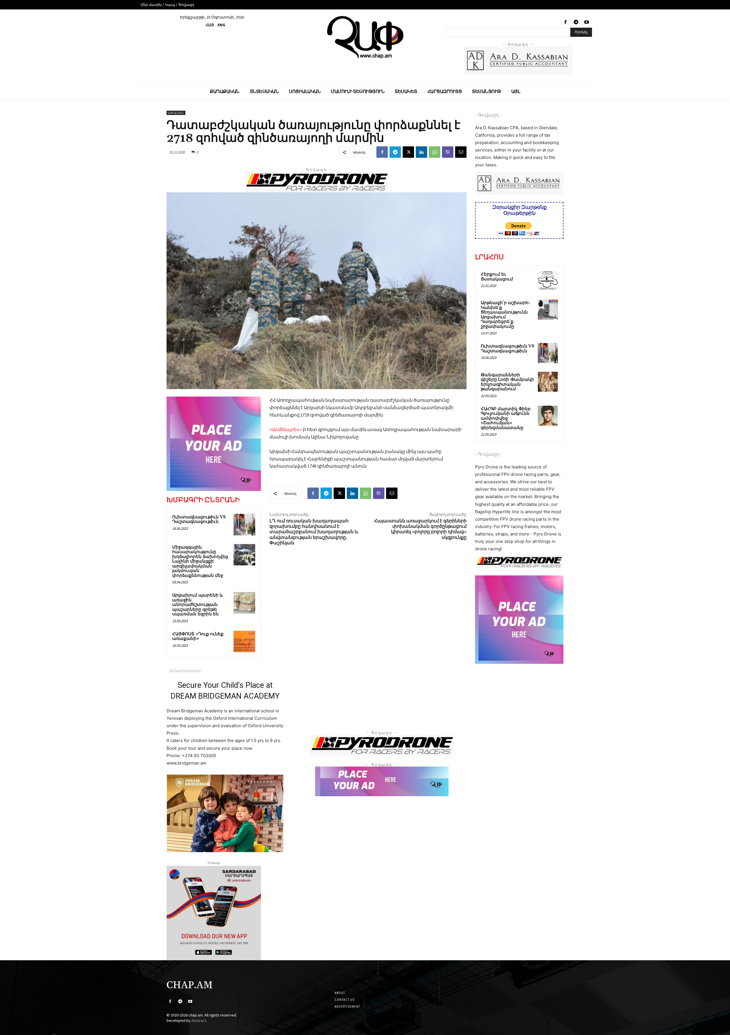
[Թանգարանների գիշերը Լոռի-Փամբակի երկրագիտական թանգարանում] (548, 382)
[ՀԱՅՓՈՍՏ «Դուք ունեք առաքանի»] (244, 641)
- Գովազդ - (488, 115)
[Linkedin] (421, 152)
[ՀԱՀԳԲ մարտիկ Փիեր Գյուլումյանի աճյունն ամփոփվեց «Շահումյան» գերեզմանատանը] (548, 416)
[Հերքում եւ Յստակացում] (548, 281)
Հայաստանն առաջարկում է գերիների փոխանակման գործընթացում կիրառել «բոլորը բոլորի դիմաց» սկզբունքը (420, 529)
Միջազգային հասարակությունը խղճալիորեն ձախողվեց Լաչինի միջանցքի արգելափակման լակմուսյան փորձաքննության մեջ (200, 561)
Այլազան (176, 113)
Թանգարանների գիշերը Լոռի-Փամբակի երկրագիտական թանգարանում (507, 382)
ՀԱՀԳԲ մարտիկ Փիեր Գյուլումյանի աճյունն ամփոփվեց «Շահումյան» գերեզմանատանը (506, 418)
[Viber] (447, 152)
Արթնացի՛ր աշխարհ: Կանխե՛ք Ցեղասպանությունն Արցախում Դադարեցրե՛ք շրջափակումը (505, 314)
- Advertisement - (185, 671)
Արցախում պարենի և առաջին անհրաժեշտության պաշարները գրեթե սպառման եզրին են (197, 605)
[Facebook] (565, 22)
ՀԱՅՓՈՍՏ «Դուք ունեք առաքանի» (198, 636)
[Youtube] (587, 22)
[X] (408, 152)
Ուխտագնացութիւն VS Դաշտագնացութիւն (199, 519)
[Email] (461, 152)
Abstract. (199, 1020)
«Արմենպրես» (285, 429)
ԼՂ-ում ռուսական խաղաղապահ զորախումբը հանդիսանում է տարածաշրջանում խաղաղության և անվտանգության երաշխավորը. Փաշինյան (313, 532)
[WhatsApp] (434, 152)
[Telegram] (576, 22)
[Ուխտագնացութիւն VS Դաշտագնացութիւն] (244, 524)
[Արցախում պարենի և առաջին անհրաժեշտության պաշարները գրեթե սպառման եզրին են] (244, 603)
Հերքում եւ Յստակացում (497, 277)
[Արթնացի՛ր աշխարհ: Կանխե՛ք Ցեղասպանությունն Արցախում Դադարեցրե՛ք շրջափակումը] (548, 310)
